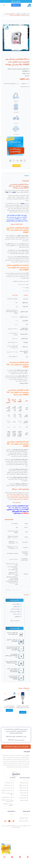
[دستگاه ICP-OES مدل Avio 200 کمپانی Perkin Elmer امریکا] (21, 663)
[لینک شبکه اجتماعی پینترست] (18, 1)
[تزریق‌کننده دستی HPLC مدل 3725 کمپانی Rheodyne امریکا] (21, 670)
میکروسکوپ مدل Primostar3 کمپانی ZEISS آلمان (12, 656)
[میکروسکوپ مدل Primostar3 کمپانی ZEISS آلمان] (21, 656)
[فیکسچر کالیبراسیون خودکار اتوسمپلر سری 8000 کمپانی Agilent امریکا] (21, 648)
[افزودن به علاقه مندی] (18, 694)
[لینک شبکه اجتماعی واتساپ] (14, 1)
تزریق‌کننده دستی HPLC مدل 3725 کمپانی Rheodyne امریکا (12, 670)
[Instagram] (13, 821)
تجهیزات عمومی (23, 14)
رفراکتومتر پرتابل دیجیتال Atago (9, 83)
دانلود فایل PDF (17, 502)
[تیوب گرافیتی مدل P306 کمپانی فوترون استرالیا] (21, 634)
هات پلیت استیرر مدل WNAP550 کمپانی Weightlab (13, 677)
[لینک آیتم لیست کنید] (13, 604)
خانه (28, 14)
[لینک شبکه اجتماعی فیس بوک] (20, 1)
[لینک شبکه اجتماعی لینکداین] (16, 1)
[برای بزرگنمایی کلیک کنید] (26, 48)
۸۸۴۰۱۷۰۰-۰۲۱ (25, 513)
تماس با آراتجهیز (16, 5)
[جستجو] (11, 620)
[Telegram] (9, 821)
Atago (6, 192)
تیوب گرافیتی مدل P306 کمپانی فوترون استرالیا (12, 633)
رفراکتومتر (18, 14)
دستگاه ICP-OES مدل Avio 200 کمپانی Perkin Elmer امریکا (12, 663)
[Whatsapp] (5, 821)
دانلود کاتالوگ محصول (17, 224)
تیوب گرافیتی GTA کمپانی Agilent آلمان (12, 640)
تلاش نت (13, 827)
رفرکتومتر (14, 192)
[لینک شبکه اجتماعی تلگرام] (12, 1)
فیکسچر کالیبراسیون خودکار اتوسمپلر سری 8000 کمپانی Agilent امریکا (12, 648)
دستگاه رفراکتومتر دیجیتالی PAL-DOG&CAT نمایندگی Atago (18, 498)
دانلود (24, 78)
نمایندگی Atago (24, 86)
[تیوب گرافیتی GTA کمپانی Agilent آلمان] (21, 641)
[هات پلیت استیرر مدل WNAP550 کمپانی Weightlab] (21, 677)
